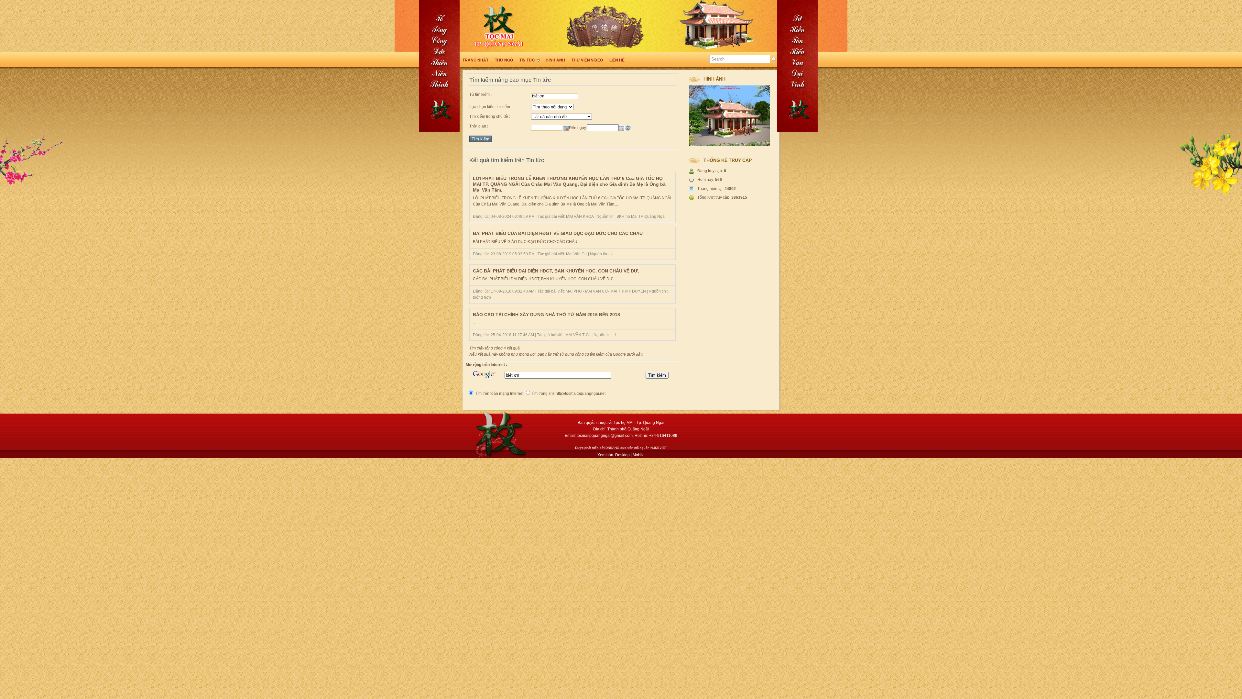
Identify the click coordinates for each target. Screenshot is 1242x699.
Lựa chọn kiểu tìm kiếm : (490, 107)
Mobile (639, 455)
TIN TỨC (527, 60)
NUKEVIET (658, 447)
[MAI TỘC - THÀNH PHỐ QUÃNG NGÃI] (1209, 197)
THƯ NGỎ (504, 60)
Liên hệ (617, 60)
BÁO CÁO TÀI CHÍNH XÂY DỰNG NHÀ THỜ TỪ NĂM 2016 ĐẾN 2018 (546, 314)
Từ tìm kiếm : (480, 94)
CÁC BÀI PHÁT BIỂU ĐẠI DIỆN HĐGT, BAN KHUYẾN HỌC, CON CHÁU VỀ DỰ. (556, 270)
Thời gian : (478, 126)
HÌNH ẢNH (555, 60)
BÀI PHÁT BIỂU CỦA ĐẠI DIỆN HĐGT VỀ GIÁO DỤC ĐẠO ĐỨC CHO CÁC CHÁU (558, 233)
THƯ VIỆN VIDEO (587, 60)
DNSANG (612, 447)
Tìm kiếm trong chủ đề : (489, 116)
